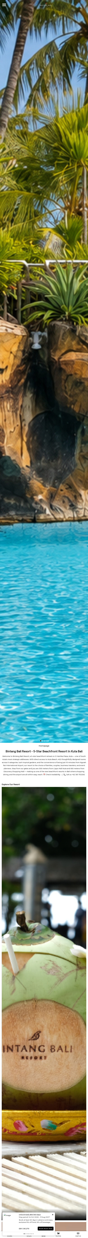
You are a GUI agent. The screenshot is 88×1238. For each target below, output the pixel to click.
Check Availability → (54, 775)
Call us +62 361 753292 (75, 775)
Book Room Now (45, 1228)
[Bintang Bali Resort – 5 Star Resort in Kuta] (46, 4)
